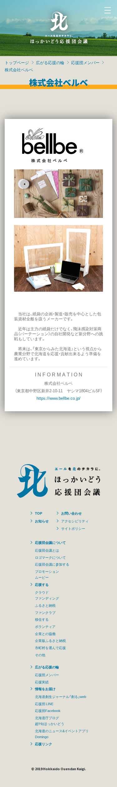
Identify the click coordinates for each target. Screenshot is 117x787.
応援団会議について (50, 542)
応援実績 (42, 681)
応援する (42, 584)
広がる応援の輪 (50, 62)
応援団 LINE (44, 703)
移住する (42, 619)
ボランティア (45, 626)
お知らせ (42, 520)
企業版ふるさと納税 (50, 640)
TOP (38, 513)
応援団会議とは (47, 550)
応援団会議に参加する (52, 564)
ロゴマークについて (50, 557)
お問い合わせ (71, 513)
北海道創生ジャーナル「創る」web (60, 696)
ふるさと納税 (45, 605)
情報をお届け (45, 688)
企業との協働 (45, 633)
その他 (40, 654)
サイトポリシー (73, 528)
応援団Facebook (48, 710)
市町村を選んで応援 (50, 647)
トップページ (17, 62)
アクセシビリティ (75, 520)
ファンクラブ (45, 612)
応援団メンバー (85, 62)
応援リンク (43, 743)
